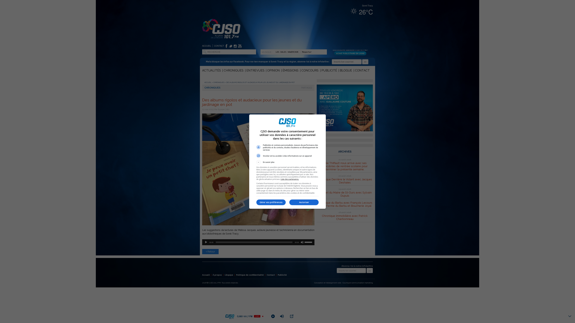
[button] (287, 162)
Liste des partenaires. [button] (290, 179)
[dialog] (287, 161)
